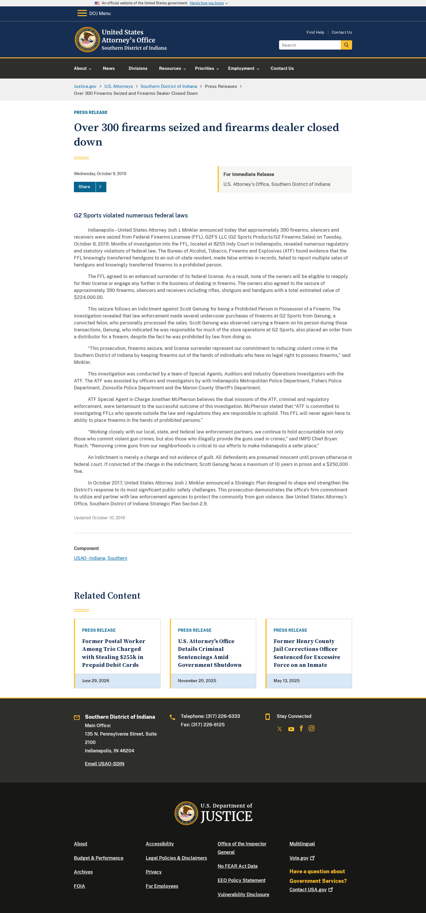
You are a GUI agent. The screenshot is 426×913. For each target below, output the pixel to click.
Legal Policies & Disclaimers (176, 858)
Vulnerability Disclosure (243, 894)
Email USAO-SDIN (104, 764)
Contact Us (342, 32)
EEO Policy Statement (241, 880)
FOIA (79, 886)
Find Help (316, 32)
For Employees (162, 886)
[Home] (121, 50)
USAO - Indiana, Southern (100, 558)
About (80, 844)
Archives (83, 872)
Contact (308, 889)
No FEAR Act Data (238, 866)
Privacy (154, 872)
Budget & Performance (98, 858)
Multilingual (302, 844)
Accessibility (160, 844)
